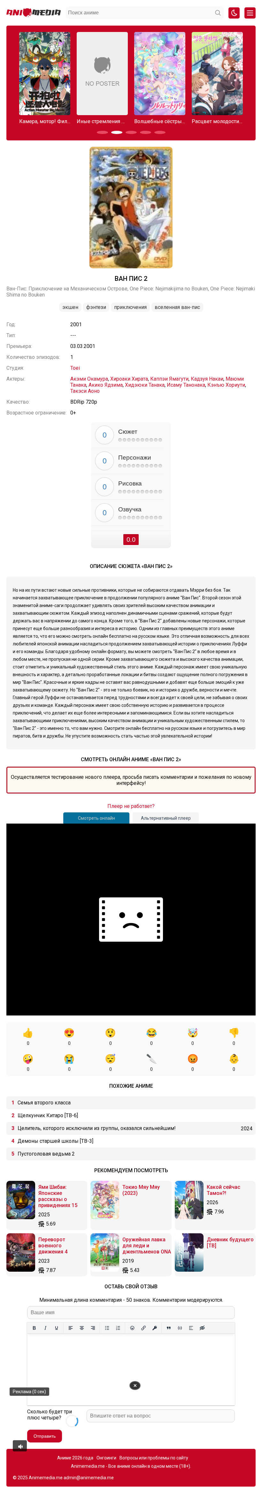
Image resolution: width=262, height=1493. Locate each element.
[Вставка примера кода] (179, 1328)
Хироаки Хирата (129, 379)
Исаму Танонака (186, 385)
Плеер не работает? (131, 806)
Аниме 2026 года (75, 1457)
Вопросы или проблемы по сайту (153, 1457)
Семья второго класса (44, 1103)
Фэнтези (96, 307)
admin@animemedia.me (89, 1477)
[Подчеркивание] (56, 1328)
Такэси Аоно (85, 391)
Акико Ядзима (106, 385)
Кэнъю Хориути (226, 385)
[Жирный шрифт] (34, 1328)
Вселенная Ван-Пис (177, 307)
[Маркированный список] (106, 1328)
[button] (102, 132)
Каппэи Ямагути (169, 379)
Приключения (130, 307)
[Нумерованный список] (118, 1328)
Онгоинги (106, 1457)
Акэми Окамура (89, 379)
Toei (75, 368)
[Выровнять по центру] (81, 1328)
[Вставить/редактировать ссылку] (143, 1328)
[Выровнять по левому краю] (70, 1328)
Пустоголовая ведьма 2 (46, 1154)
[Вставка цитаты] (168, 1328)
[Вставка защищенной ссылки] (154, 1328)
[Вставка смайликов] (132, 1328)
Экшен (70, 307)
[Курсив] (45, 1328)
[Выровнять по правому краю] (92, 1328)
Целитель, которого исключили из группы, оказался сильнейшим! (97, 1128)
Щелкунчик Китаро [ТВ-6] (48, 1115)
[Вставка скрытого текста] (202, 1328)
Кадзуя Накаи (207, 379)
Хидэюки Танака (145, 385)
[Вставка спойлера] (190, 1328)
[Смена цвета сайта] (234, 13)
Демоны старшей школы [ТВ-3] (55, 1141)
